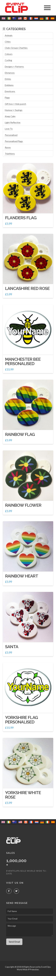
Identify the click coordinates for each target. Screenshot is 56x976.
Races (8, 147)
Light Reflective (12, 122)
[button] (47, 7)
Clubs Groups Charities (16, 47)
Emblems (9, 85)
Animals (8, 35)
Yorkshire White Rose (23, 794)
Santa (11, 646)
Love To (9, 128)
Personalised (11, 135)
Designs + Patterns (14, 66)
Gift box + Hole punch (15, 104)
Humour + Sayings (13, 110)
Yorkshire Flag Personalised (21, 719)
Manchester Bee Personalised (23, 361)
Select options (29, 349)
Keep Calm (10, 116)
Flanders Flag (20, 217)
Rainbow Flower (23, 505)
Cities (8, 41)
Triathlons (10, 153)
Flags (7, 97)
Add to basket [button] (29, 208)
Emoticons (10, 91)
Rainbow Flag (20, 434)
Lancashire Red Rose (27, 288)
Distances (10, 72)
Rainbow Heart (21, 576)
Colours (8, 54)
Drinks (8, 79)
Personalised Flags (14, 141)
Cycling (8, 60)
